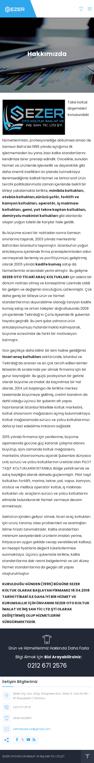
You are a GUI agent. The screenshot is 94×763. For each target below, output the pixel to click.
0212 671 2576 (47, 665)
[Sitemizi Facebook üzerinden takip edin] (15, 737)
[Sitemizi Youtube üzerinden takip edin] (26, 737)
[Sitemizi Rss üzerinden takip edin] (32, 737)
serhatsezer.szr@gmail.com (31, 729)
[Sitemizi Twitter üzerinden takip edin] (20, 737)
